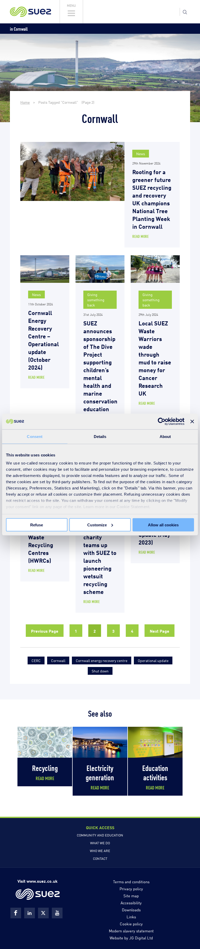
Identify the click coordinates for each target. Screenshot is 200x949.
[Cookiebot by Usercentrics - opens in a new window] (161, 421)
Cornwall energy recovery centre (101, 660)
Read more (140, 236)
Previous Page (44, 630)
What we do (100, 842)
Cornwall (58, 660)
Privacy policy (131, 888)
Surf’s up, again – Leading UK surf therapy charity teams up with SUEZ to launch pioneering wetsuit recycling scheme (99, 548)
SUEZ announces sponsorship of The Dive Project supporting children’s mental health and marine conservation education (100, 366)
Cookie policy (131, 923)
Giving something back (95, 299)
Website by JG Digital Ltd (131, 937)
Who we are (100, 850)
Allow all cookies (163, 524)
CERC (36, 660)
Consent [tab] (34, 436)
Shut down (100, 670)
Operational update (153, 660)
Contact (100, 858)
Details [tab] (100, 436)
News (140, 153)
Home (25, 102)
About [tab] (165, 436)
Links (131, 916)
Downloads (131, 909)
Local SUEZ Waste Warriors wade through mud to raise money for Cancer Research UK (155, 358)
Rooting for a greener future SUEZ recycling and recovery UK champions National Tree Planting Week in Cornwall (151, 198)
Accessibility (131, 902)
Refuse (36, 524)
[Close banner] (192, 421)
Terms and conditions (131, 881)
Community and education (100, 835)
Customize (97, 524)
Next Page (159, 630)
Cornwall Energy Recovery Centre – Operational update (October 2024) (43, 339)
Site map (131, 895)
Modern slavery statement (131, 930)
